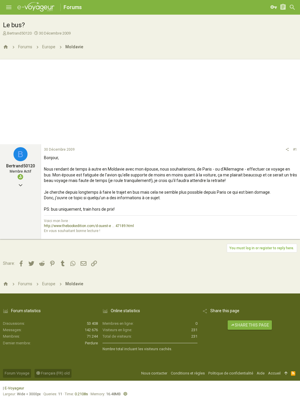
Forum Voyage (17, 373)
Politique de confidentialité (230, 373)
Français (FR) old (55, 373)
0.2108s (81, 394)
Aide (261, 373)
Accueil (274, 373)
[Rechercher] (292, 7)
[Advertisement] (150, 100)
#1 (295, 149)
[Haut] (285, 373)
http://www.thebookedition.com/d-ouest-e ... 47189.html (89, 226)
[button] (9, 7)
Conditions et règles (188, 373)
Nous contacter (154, 373)
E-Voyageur (14, 388)
